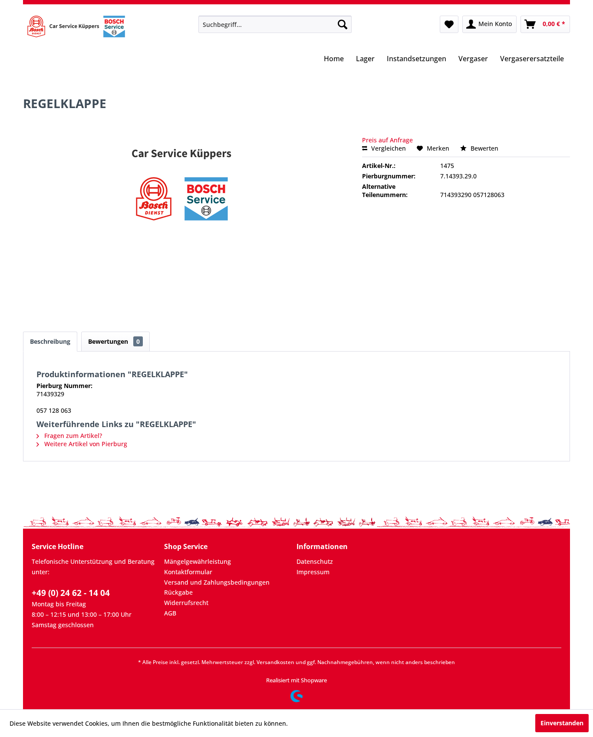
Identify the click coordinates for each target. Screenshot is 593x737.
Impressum (312, 572)
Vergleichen (387, 148)
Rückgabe (178, 592)
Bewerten (483, 148)
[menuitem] (275, 24)
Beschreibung (50, 341)
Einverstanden (561, 723)
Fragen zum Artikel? (72, 435)
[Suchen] (342, 24)
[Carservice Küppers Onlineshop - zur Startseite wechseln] (76, 26)
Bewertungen (114, 341)
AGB (170, 613)
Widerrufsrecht (186, 603)
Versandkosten (275, 662)
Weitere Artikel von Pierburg (85, 444)
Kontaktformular (188, 572)
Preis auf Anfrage (387, 140)
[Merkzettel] (449, 24)
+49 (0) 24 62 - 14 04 (71, 593)
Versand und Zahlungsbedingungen (217, 582)
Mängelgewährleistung (197, 561)
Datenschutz (314, 561)
